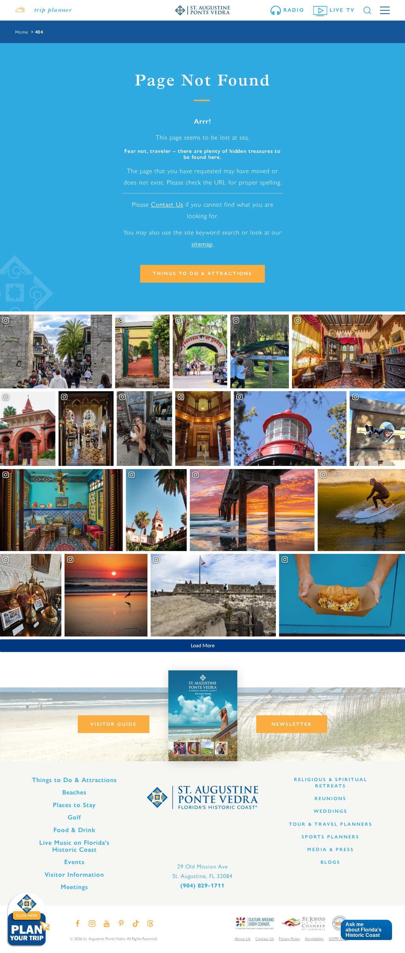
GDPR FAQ (338, 938)
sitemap (202, 243)
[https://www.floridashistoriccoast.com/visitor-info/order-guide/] (202, 715)
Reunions (330, 798)
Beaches (74, 792)
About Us (242, 938)
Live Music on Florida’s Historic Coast (74, 846)
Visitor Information (74, 874)
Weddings (330, 811)
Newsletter (291, 724)
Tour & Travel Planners (330, 824)
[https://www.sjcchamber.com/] (303, 922)
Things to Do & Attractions (202, 273)
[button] (366, 930)
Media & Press (330, 849)
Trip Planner (53, 10)
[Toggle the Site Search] (367, 10)
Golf (74, 817)
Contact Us (167, 204)
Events (74, 862)
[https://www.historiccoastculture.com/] (254, 922)
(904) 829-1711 (202, 885)
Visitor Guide (113, 724)
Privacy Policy (289, 938)
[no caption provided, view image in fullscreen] (144, 428)
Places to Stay (74, 805)
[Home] (202, 10)
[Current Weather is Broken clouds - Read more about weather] (20, 10)
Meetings (74, 887)
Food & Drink (74, 830)
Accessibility (314, 938)
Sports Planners (330, 837)
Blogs (330, 862)
